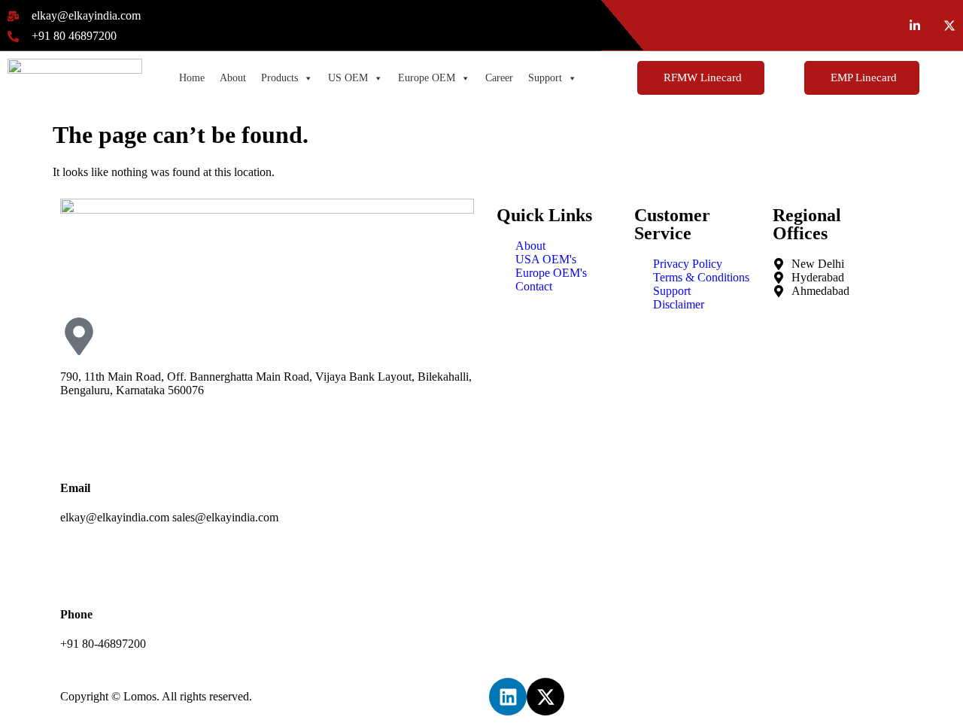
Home (192, 78)
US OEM (348, 78)
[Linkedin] (508, 696)
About (233, 78)
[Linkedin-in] (915, 26)
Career (499, 78)
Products (279, 78)
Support (545, 78)
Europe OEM (426, 78)
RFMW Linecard (703, 77)
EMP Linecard (864, 77)
